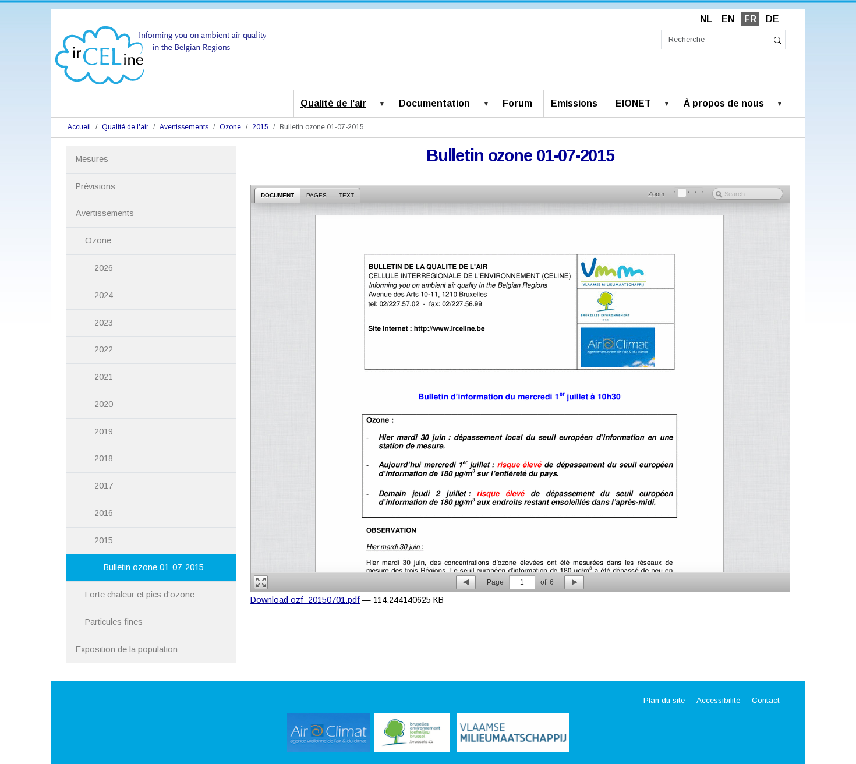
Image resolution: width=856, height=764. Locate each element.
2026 (103, 268)
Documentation (434, 103)
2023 (103, 322)
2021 (103, 376)
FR (750, 19)
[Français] (161, 54)
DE (772, 19)
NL (706, 19)
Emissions (574, 103)
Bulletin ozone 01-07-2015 (154, 567)
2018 (103, 458)
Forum (517, 103)
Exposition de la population (127, 649)
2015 (260, 127)
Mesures (92, 159)
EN (727, 19)
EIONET (633, 103)
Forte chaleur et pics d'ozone (139, 594)
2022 (103, 349)
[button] (384, 104)
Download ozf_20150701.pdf (305, 599)
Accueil (79, 127)
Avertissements (184, 127)
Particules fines (114, 622)
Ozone (230, 127)
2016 (103, 513)
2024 (103, 295)
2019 (103, 431)
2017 (103, 485)
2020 (103, 404)
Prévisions (95, 186)
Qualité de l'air (333, 103)
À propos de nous (724, 103)
